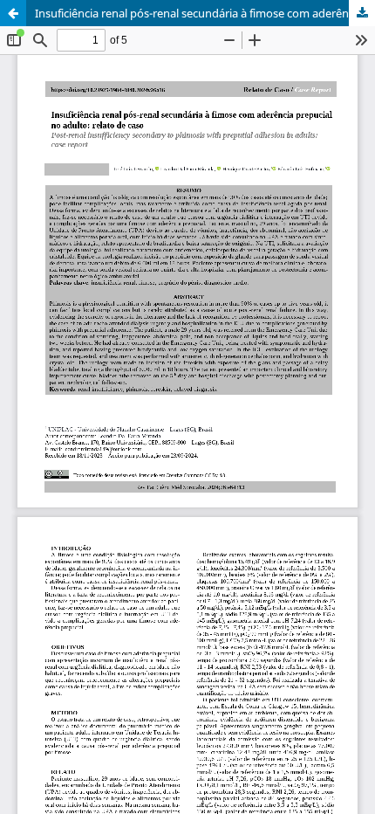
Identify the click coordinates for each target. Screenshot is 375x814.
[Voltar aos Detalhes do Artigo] (13, 13)
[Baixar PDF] (362, 13)
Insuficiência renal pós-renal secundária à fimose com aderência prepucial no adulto (205, 13)
